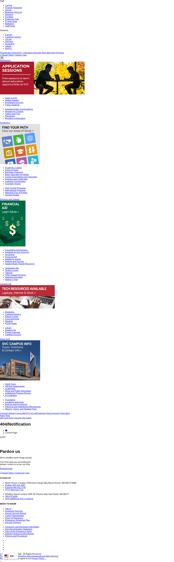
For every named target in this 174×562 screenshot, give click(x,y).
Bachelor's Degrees (14, 172)
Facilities (9, 17)
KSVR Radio (11, 323)
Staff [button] (2, 1)
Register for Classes (14, 111)
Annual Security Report (15, 513)
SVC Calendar (24, 53)
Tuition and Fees (12, 114)
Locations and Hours (14, 402)
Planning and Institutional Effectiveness (23, 407)
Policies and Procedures (16, 404)
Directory (9, 15)
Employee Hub (12, 19)
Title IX (8, 509)
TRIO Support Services (15, 275)
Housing (9, 321)
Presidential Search (9, 53)
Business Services (13, 12)
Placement (10, 116)
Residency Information (15, 118)
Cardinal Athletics (13, 314)
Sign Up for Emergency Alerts (18, 531)
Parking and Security (14, 261)
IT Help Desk (11, 21)
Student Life (10, 330)
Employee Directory (14, 511)
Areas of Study (11, 170)
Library (8, 46)
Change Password (13, 8)
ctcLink (8, 10)
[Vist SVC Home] (6, 430)
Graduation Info (12, 268)
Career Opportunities (14, 516)
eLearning (9, 44)
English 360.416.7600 (15, 485)
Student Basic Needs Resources (20, 264)
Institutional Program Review (18, 393)
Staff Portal (10, 26)
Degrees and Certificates (16, 179)
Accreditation (11, 395)
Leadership (10, 389)
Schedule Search (13, 184)
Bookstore (9, 312)
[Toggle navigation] (2, 57)
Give (62, 53)
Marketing (9, 24)
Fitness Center (11, 317)
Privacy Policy (37, 558)
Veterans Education (14, 277)
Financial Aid (11, 257)
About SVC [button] (5, 339)
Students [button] (4, 30)
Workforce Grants (13, 259)
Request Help (6, 469)
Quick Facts (10, 384)
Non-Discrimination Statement (18, 529)
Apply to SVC (11, 98)
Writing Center (11, 280)
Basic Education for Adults (17, 175)
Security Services (13, 522)
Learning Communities (15, 181)
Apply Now (5, 416)
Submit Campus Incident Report (19, 534)
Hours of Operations (14, 518)
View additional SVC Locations (19, 499)
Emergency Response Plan (17, 520)
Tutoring (8, 273)
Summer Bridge (12, 195)
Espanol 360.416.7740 (15, 487)
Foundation (10, 400)
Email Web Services (49, 556)
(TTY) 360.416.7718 (14, 490)
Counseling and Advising (16, 250)
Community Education (41, 53)
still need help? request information (16, 418)
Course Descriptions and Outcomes (21, 177)
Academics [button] (5, 123)
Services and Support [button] (9, 199)
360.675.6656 (11, 496)
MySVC (8, 48)
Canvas (8, 5)
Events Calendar (12, 332)
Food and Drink (12, 319)
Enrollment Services (14, 103)
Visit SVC (55, 53)
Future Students (12, 105)
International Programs (15, 190)
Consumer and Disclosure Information (22, 527)
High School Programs (15, 188)
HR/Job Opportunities (15, 386)
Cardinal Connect (13, 37)
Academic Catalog (13, 168)
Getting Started (12, 100)
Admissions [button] (5, 60)
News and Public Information (18, 391)
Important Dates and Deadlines (19, 109)
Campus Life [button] (5, 284)
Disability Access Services (17, 252)
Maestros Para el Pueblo (16, 193)
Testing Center (11, 270)
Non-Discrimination (31, 556)
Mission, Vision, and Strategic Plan (21, 409)
